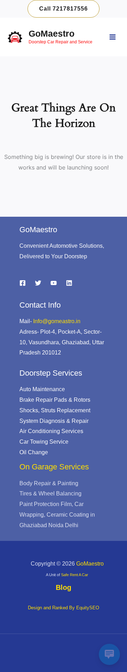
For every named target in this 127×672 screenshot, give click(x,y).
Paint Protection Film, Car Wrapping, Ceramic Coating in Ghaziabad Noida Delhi (57, 514)
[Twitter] (38, 283)
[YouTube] (53, 283)
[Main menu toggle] (112, 37)
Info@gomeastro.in (56, 321)
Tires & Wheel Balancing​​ (50, 494)
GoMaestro (51, 33)
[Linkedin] (69, 283)
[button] (63, 9)
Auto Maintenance (42, 389)
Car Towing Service (43, 442)
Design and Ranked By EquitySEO (63, 607)
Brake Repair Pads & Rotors (54, 400)
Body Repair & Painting (48, 483)
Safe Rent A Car (74, 575)
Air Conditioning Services (51, 431)
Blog (63, 587)
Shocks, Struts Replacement (54, 410)
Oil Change (33, 452)
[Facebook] (22, 283)
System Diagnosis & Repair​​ (54, 421)
